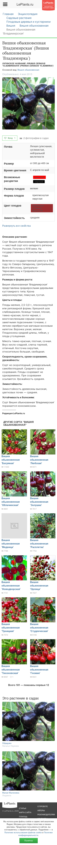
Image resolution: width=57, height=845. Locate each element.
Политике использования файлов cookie (23, 832)
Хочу (11, 138)
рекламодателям (46, 814)
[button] (28, 103)
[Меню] (5, 4)
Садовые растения (18, 17)
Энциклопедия (27, 14)
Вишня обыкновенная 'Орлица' (39, 585)
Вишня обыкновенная (34, 25)
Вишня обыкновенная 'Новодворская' (11, 585)
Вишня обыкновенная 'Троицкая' (11, 627)
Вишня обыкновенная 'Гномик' (39, 669)
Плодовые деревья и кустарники (28, 21)
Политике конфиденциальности (35, 834)
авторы (41, 810)
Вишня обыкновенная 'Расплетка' (39, 543)
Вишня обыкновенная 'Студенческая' (39, 627)
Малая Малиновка (10, 792)
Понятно (28, 840)
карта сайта (25, 812)
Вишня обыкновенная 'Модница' (11, 543)
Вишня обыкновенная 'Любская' (39, 459)
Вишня (10, 25)
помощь (23, 816)
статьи (22, 808)
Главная (8, 14)
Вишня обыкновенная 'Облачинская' (11, 501)
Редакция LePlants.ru (13, 413)
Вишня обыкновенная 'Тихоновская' (11, 669)
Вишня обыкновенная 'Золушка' (39, 501)
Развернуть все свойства (16, 225)
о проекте (42, 806)
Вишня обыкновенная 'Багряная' (11, 459)
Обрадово (6, 743)
